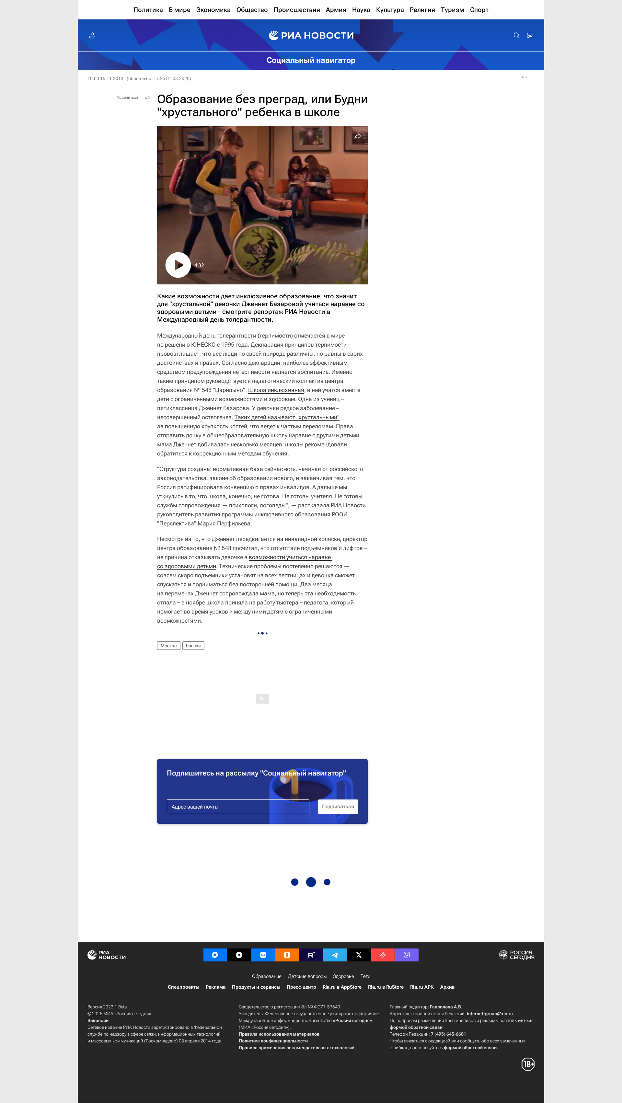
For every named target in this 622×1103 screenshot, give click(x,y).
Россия (193, 645)
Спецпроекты (183, 987)
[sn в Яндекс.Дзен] (239, 954)
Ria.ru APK (422, 987)
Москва (169, 645)
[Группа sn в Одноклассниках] (287, 954)
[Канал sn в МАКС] (215, 954)
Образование (267, 976)
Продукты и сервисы (256, 987)
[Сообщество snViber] (407, 954)
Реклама (215, 987)
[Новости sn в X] (359, 954)
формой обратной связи (416, 1027)
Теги (365, 976)
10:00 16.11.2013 (105, 78)
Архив (447, 987)
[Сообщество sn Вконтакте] (263, 954)
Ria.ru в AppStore (342, 987)
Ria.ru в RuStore (386, 987)
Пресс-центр (301, 987)
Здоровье (343, 976)
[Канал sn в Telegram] (335, 954)
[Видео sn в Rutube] (311, 954)
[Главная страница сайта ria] (311, 35)
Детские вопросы (307, 976)
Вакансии (98, 1020)
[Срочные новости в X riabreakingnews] (383, 954)
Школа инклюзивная (276, 389)
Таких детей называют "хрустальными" (287, 417)
